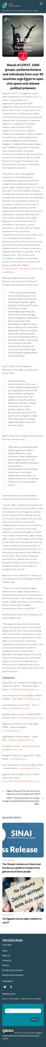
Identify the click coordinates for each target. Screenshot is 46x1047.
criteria (33, 187)
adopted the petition (29, 268)
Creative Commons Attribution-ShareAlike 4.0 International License (22, 1036)
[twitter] (4, 986)
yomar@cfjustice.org (19, 708)
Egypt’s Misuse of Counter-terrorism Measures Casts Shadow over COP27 (24, 792)
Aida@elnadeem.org (12, 749)
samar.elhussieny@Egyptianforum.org (20, 781)
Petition (5, 965)
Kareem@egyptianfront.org (29, 717)
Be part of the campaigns (12, 974)
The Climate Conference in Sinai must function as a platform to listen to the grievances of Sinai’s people (21, 867)
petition (37, 96)
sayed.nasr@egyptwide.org (21, 740)
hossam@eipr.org (10, 730)
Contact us (6, 960)
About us (6, 955)
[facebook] (11, 986)
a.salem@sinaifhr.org (29, 768)
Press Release (8, 860)
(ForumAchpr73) (10, 268)
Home (4, 950)
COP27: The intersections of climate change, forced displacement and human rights (20, 801)
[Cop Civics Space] (11, 7)
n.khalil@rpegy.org (18, 759)
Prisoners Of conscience (12, 970)
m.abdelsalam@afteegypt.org (24, 689)
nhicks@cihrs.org (32, 698)
